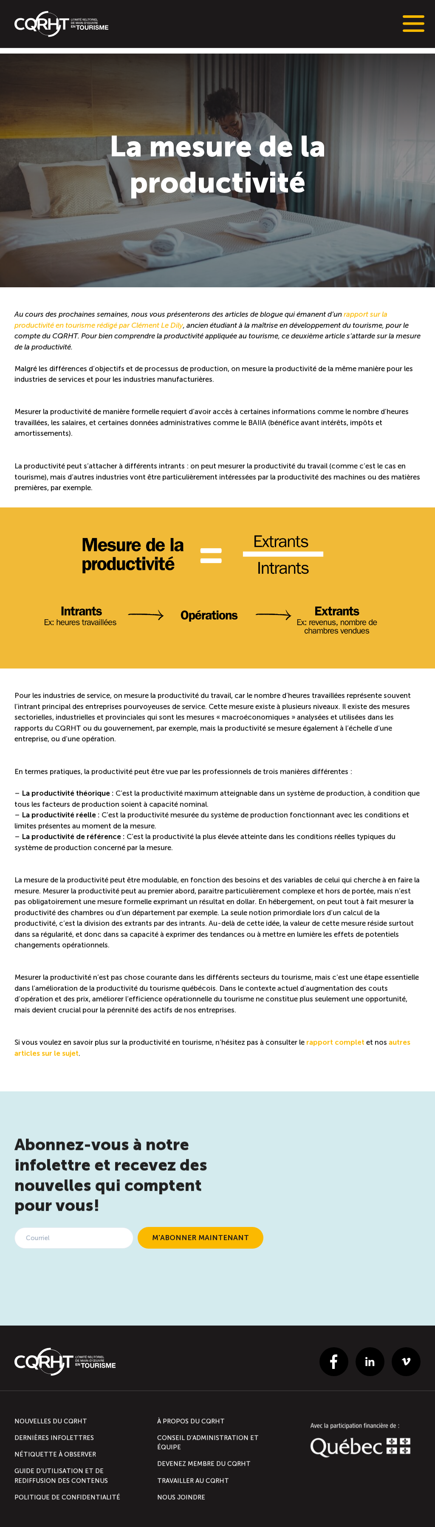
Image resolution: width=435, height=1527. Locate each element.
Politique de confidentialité (67, 1497)
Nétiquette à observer (55, 1454)
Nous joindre (181, 1497)
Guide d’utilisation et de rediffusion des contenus (61, 1475)
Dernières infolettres (54, 1437)
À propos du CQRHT (191, 1421)
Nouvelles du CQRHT (50, 1421)
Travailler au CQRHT (193, 1480)
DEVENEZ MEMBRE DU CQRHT (204, 1464)
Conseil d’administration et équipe (208, 1442)
